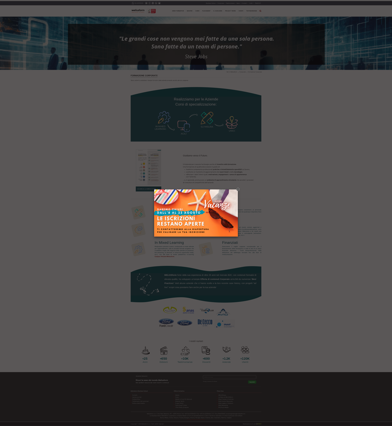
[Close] (238, 189)
